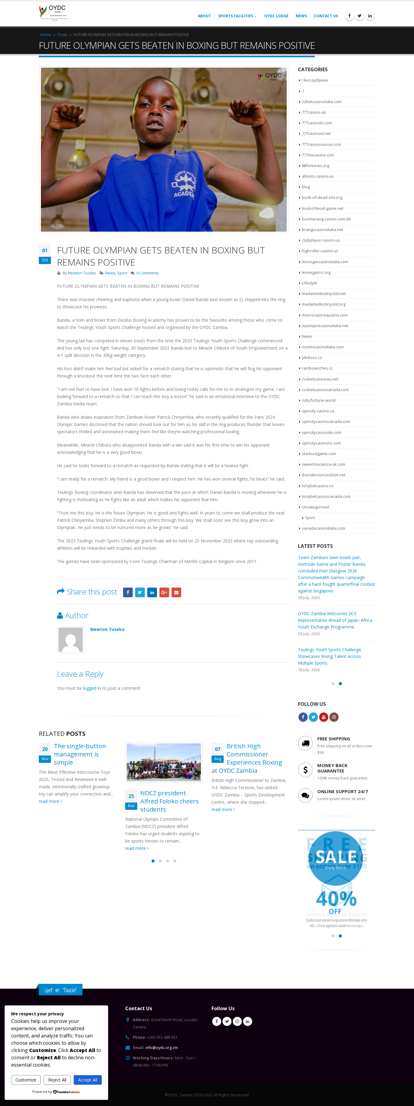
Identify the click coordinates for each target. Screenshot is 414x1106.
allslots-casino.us (318, 176)
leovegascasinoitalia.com (325, 261)
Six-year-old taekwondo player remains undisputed (256, 801)
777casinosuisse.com (321, 144)
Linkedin (247, 1001)
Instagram (334, 697)
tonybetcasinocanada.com (326, 496)
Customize (25, 1080)
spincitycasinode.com (321, 432)
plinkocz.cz (312, 357)
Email (176, 592)
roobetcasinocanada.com (325, 389)
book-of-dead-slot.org (322, 197)
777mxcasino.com (318, 155)
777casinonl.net (316, 133)
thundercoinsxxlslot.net (323, 475)
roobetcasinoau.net (320, 379)
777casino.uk (314, 112)
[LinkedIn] (370, 15)
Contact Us (326, 15)
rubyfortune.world (319, 400)
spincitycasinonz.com (321, 443)
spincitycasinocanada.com (326, 421)
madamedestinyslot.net (324, 293)
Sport (122, 273)
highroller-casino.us (320, 250)
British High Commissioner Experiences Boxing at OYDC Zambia (160, 758)
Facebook (128, 592)
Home (45, 34)
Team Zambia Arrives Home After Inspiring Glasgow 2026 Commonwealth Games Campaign (332, 636)
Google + (164, 592)
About (204, 15)
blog (306, 186)
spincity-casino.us (318, 411)
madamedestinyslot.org (324, 304)
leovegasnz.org (316, 272)
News (301, 15)
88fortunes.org (315, 165)
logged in (92, 688)
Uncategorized (315, 507)
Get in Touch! (60, 970)
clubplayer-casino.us (321, 240)
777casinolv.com (317, 123)
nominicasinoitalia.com (323, 347)
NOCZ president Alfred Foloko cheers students (83, 801)
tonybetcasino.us (318, 485)
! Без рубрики (315, 80)
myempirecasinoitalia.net (325, 325)
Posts (62, 34)
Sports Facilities (235, 15)
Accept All (87, 1080)
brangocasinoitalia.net (322, 229)
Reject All (57, 1080)
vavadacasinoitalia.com (323, 528)
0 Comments (147, 273)
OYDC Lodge (276, 15)
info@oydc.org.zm (161, 1027)
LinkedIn (152, 592)
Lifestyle (309, 283)
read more (50, 848)
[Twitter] (359, 15)
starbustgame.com (319, 453)
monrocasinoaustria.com (325, 315)
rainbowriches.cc (317, 368)
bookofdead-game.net (322, 208)
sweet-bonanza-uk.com (323, 464)
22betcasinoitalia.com (322, 101)
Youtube (323, 697)
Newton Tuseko (82, 273)
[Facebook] (349, 15)
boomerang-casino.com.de (326, 219)
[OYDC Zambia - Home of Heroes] (54, 14)
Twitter (140, 592)
